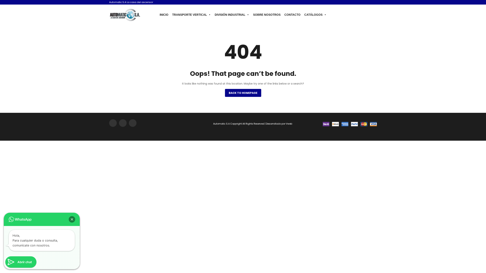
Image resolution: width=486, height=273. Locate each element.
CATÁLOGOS (313, 14)
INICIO (164, 14)
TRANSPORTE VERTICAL (189, 14)
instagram (362, 3)
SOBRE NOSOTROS (267, 14)
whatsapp (373, 3)
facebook (368, 3)
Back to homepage (243, 93)
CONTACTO (292, 14)
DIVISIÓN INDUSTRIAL (230, 14)
